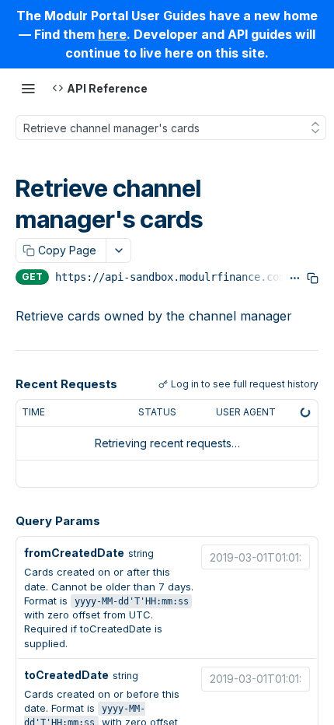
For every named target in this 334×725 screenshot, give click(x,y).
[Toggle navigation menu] (28, 87)
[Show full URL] (295, 278)
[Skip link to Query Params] (4, 521)
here (112, 34)
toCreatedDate (66, 674)
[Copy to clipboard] (312, 278)
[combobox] (255, 557)
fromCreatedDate (74, 552)
